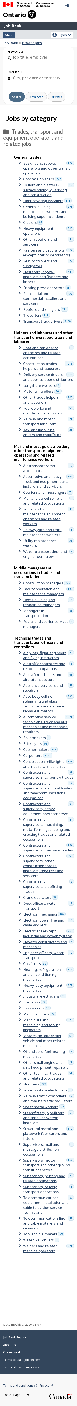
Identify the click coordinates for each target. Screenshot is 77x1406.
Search (17, 97)
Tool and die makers (43, 1234)
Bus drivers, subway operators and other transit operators (48, 168)
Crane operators (40, 897)
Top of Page (12, 1395)
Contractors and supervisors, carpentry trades (48, 775)
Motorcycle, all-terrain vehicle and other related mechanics (48, 1040)
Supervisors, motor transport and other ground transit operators (48, 1165)
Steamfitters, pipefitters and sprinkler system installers (48, 1117)
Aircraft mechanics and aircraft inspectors (48, 677)
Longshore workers (42, 385)
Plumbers (35, 1084)
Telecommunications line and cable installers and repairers (48, 1223)
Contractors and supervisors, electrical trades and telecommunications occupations (48, 790)
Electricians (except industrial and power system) (48, 933)
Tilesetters (36, 315)
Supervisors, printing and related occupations (48, 1178)
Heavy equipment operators (48, 231)
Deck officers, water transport (48, 906)
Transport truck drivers (47, 321)
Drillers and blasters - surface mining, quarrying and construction (48, 190)
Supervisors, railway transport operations (48, 1189)
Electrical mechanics (44, 914)
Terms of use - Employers (21, 1367)
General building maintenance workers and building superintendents (48, 211)
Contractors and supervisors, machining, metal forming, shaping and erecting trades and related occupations (48, 829)
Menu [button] (9, 35)
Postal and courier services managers (48, 624)
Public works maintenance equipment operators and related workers (48, 516)
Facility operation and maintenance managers (48, 591)
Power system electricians (48, 1090)
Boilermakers (37, 737)
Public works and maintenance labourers (48, 410)
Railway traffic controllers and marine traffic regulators (48, 1098)
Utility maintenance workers (48, 543)
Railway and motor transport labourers (48, 421)
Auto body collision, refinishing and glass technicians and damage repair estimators (48, 703)
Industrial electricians (44, 996)
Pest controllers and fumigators (48, 263)
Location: (15, 72)
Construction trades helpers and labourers (48, 366)
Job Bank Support (15, 1337)
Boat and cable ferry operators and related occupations (48, 352)
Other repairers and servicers (48, 242)
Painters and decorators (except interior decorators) (48, 252)
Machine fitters (39, 1014)
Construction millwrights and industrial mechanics (48, 764)
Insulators (35, 1002)
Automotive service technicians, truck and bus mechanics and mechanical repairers (48, 724)
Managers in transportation (48, 613)
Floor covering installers (47, 200)
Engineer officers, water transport (48, 955)
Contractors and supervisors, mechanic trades (48, 848)
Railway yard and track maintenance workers (48, 532)
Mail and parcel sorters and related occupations (48, 501)
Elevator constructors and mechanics (48, 944)
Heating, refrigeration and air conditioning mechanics (48, 974)
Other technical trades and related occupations (48, 1076)
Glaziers (33, 222)
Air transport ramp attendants (48, 468)
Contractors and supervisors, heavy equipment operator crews (48, 808)
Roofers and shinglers (45, 309)
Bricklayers (36, 743)
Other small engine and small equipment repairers (48, 1065)
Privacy (46, 1385)
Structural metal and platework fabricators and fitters (48, 1133)
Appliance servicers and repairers (48, 688)
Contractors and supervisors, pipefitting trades (48, 886)
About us (9, 1345)
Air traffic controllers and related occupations (48, 666)
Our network (12, 1352)
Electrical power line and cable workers (48, 922)
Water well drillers (41, 1240)
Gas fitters (35, 963)
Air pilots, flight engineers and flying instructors (48, 655)
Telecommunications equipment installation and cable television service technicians (48, 1205)
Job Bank (12, 25)
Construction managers (47, 583)
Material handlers (42, 391)
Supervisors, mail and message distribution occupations (48, 1149)
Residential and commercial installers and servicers (48, 298)
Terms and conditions (20, 1385)
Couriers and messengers (48, 492)
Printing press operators (47, 287)
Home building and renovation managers (48, 602)
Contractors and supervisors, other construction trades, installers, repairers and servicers (48, 866)
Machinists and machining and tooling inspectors (48, 1025)
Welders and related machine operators (48, 1248)
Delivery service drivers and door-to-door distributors (48, 377)
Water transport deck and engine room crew (48, 554)
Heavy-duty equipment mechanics (48, 988)
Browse (56, 96)
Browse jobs (32, 42)
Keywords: (15, 51)
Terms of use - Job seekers (21, 1360)
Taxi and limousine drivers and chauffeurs (48, 432)
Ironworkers (37, 1008)
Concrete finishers (42, 179)
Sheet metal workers (44, 1106)
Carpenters (37, 755)
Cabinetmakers (40, 749)
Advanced (36, 97)
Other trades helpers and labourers (48, 400)
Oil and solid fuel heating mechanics (48, 1054)
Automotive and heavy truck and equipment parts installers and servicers (48, 481)
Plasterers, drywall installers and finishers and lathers (48, 276)
